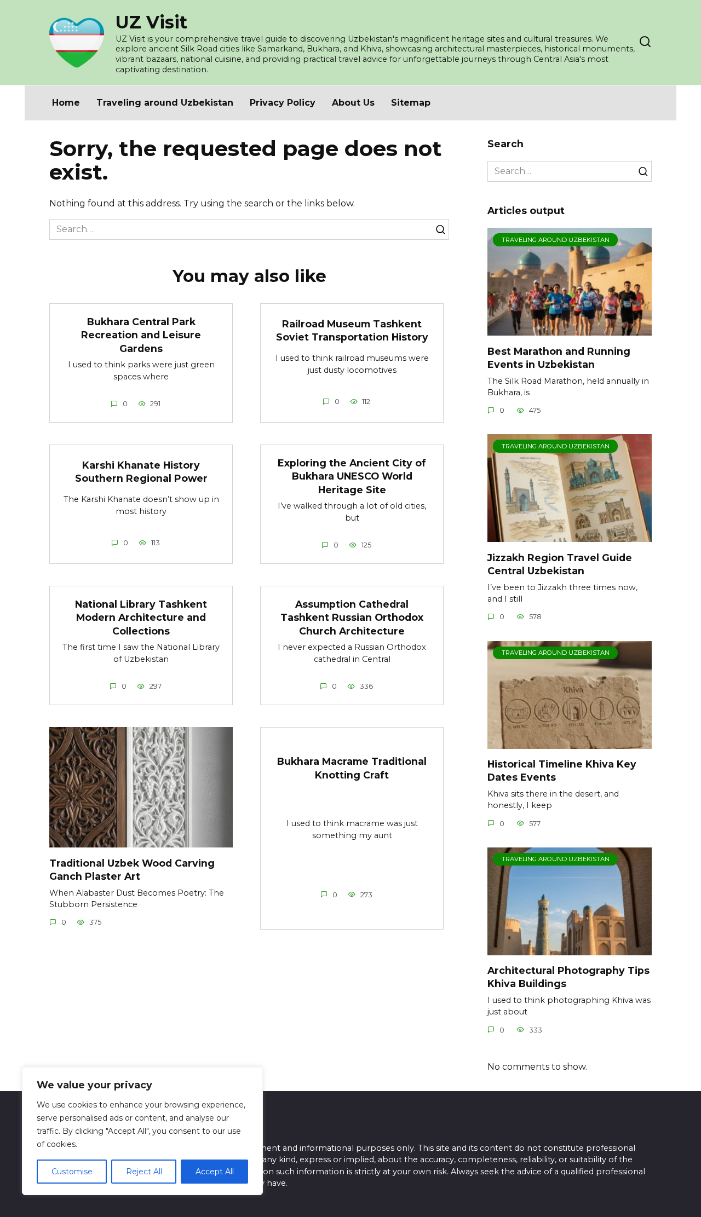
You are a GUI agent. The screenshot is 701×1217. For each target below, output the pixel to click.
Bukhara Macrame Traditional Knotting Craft (352, 768)
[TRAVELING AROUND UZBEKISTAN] (569, 329)
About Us (353, 102)
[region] (142, 1131)
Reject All (144, 1171)
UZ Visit (151, 22)
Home (66, 102)
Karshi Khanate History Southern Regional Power (141, 471)
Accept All (215, 1171)
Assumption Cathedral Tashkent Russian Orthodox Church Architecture (351, 617)
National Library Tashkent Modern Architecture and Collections (141, 617)
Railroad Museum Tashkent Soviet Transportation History (352, 330)
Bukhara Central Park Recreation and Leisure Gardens (141, 334)
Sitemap (410, 102)
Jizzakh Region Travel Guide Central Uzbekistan (559, 563)
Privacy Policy (282, 102)
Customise (72, 1171)
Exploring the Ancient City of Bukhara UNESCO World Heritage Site (352, 476)
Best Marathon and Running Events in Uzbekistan (558, 357)
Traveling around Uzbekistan (164, 102)
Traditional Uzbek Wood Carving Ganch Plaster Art (132, 869)
